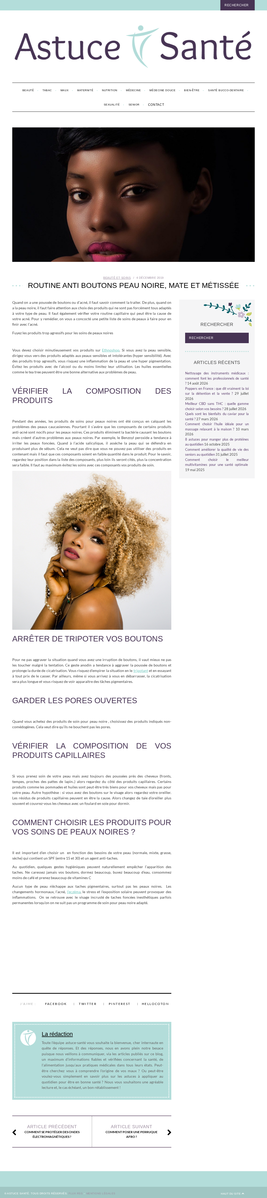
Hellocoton (155, 1004)
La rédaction (57, 1034)
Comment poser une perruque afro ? (131, 1131)
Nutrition (109, 90)
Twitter (88, 1004)
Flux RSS (76, 1193)
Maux (64, 90)
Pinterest (120, 1004)
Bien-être (191, 90)
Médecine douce (162, 90)
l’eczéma (74, 892)
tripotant (141, 670)
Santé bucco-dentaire (226, 90)
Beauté (28, 90)
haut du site (231, 1193)
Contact (156, 104)
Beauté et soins (117, 277)
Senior (134, 104)
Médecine (133, 90)
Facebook (56, 1004)
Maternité (85, 90)
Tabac (47, 90)
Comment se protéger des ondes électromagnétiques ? (52, 1131)
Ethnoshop (110, 350)
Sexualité (112, 104)
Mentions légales (101, 1193)
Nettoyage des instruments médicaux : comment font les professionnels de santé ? (217, 378)
